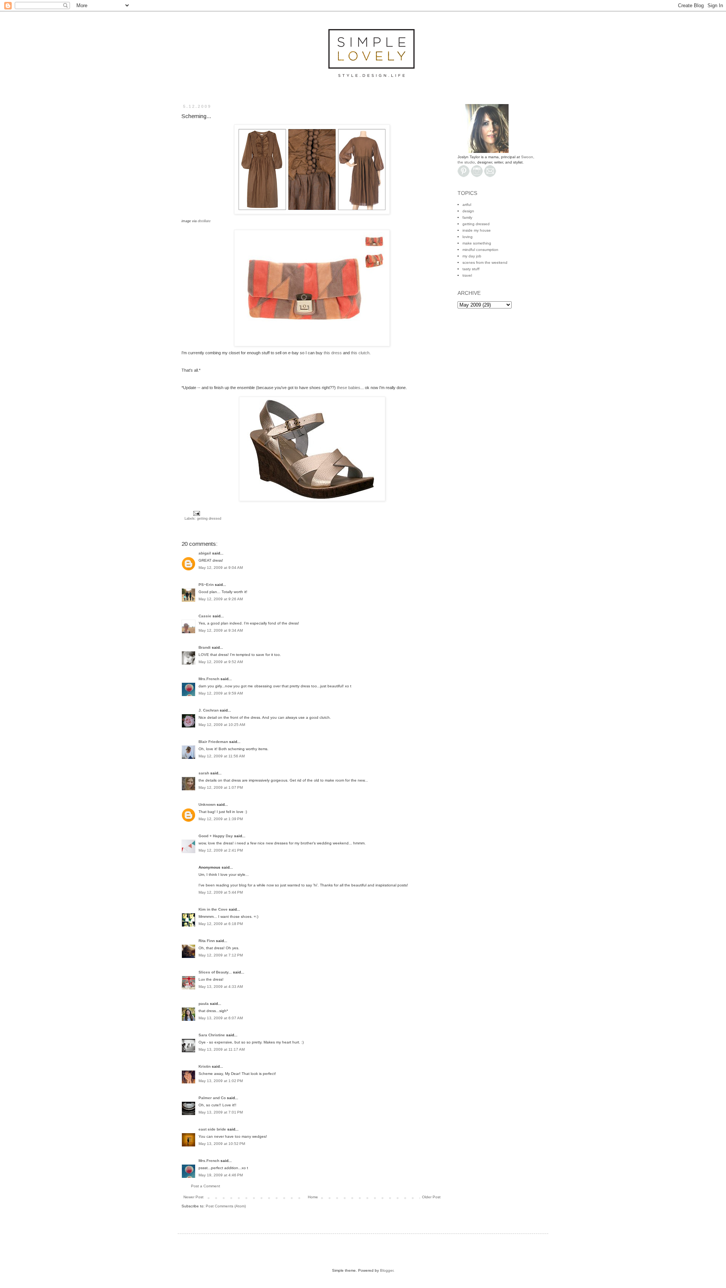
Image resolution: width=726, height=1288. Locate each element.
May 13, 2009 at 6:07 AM (221, 1018)
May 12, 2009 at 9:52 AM (221, 662)
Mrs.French (209, 679)
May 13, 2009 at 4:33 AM (221, 986)
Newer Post (193, 1197)
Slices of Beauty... (215, 972)
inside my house (476, 230)
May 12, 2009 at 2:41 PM (221, 850)
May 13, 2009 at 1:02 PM (221, 1081)
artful (466, 204)
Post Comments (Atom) (226, 1206)
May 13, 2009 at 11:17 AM (222, 1049)
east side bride (212, 1129)
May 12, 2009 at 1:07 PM (221, 787)
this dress (333, 352)
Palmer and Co (212, 1098)
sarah (204, 773)
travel (467, 275)
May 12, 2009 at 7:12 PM (221, 955)
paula (204, 1003)
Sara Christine (212, 1035)
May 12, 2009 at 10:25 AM (222, 725)
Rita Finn (207, 941)
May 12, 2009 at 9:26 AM (221, 599)
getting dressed (209, 518)
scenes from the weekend (484, 262)
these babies (348, 387)
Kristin (205, 1066)
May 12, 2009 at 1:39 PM (221, 819)
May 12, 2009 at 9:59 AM (221, 693)
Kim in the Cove (213, 909)
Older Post (431, 1197)
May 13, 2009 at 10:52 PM (222, 1144)
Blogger (386, 1270)
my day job (471, 256)
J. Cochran (209, 710)
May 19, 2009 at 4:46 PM (221, 1175)
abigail (205, 553)
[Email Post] (195, 513)
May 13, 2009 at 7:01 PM (221, 1112)
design (468, 211)
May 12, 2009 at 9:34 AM (221, 630)
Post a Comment (205, 1186)
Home (313, 1197)
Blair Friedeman (213, 742)
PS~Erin (206, 584)
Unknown (207, 804)
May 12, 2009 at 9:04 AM (221, 567)
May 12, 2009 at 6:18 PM (221, 924)
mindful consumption (480, 250)
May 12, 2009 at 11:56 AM (222, 756)
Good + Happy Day (216, 836)
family (467, 217)
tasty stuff (470, 269)
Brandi (205, 647)
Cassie (205, 616)
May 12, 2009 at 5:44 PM (221, 892)
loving (467, 237)
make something (476, 243)
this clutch (360, 352)
